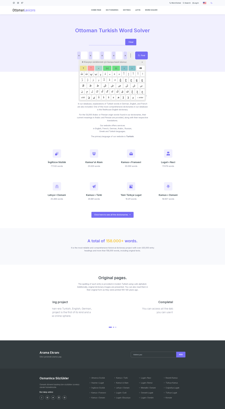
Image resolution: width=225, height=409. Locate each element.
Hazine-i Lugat (97, 383)
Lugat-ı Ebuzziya (123, 397)
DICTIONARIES (112, 10)
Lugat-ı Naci (145, 378)
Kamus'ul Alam (122, 383)
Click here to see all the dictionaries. (111, 214)
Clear (131, 42)
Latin (137, 10)
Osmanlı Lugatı (146, 393)
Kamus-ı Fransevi (98, 393)
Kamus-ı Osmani (98, 397)
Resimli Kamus (171, 378)
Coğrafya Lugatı (172, 388)
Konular (168, 397)
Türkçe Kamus (171, 383)
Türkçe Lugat (171, 393)
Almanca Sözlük (98, 378)
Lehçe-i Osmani (122, 388)
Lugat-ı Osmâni (147, 397)
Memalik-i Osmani (148, 388)
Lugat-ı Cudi (121, 393)
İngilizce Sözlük (98, 388)
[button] (109, 327)
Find (142, 55)
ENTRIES (127, 10)
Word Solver (176, 3)
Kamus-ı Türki (122, 378)
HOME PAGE (96, 10)
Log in (196, 3)
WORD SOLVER (151, 10)
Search (187, 3)
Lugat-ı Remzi (146, 383)
